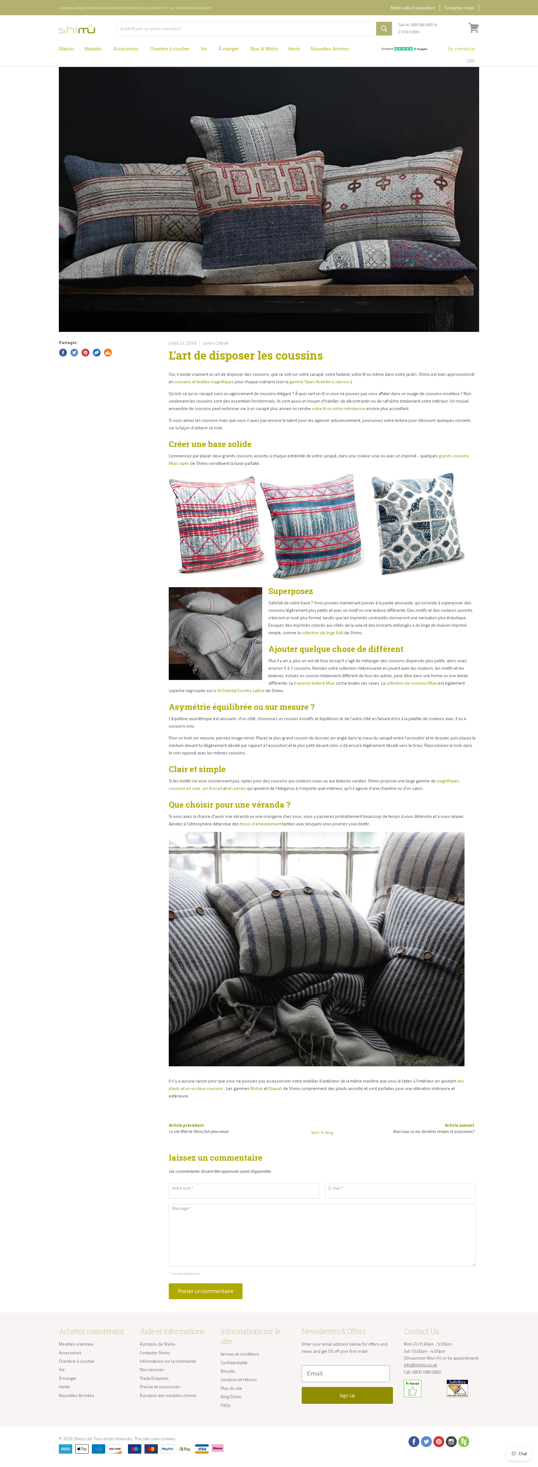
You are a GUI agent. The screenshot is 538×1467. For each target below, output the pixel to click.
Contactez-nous (459, 7)
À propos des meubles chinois (168, 1395)
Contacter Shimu (155, 1352)
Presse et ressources (160, 1386)
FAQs (226, 1405)
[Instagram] (451, 1441)
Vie (204, 48)
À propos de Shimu (157, 1344)
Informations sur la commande (168, 1361)
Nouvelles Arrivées (329, 48)
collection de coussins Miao (411, 683)
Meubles (93, 48)
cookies (168, 1438)
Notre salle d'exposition (413, 7)
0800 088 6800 (422, 25)
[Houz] (463, 1441)
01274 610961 (409, 32)
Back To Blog (322, 1132)
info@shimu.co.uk (420, 1364)
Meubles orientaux (76, 1344)
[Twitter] (426, 1441)
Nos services (152, 1369)
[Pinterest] (438, 1441)
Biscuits (228, 1371)
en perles (237, 788)
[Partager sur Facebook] (62, 352)
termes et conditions (240, 1354)
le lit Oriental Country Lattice (239, 690)
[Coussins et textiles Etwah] (317, 1069)
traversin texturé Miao (314, 683)
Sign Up (347, 1395)
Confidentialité (234, 1362)
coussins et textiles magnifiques (204, 381)
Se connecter (461, 48)
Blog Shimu (231, 1396)
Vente (294, 48)
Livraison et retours (239, 1379)
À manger (229, 48)
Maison (66, 48)
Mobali (256, 1088)
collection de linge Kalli (322, 632)
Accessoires (126, 48)
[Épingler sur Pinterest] (85, 352)
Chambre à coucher (170, 48)
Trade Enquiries (154, 1378)
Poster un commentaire (206, 1291)
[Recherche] (384, 28)
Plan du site (231, 1388)
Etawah (275, 1088)
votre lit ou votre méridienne (338, 408)
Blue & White (264, 48)
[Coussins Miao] (317, 583)
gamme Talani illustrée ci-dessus (320, 381)
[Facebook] (413, 1441)
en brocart (212, 788)
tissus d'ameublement (260, 823)
